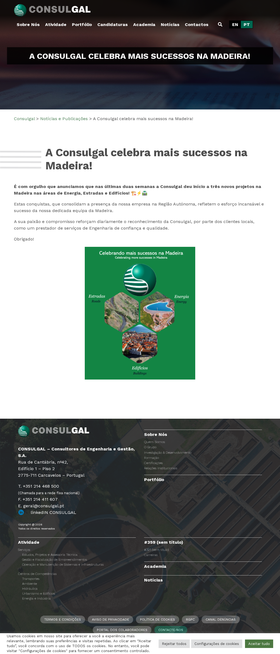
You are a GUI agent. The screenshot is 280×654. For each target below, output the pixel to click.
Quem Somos (154, 442)
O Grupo (150, 447)
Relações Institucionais (160, 468)
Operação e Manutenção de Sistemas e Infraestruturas (63, 564)
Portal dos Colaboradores (122, 630)
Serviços (24, 550)
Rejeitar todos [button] (174, 644)
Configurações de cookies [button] (216, 644)
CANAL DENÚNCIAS (221, 619)
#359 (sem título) (163, 542)
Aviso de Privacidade (110, 619)
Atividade (55, 24)
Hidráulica (29, 589)
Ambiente (29, 584)
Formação (151, 458)
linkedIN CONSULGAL (53, 512)
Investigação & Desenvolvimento (167, 453)
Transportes (30, 579)
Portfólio (82, 24)
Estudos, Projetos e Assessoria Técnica (49, 555)
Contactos (196, 24)
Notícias (170, 24)
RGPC (190, 619)
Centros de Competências (37, 574)
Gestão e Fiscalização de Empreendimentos (54, 560)
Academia (144, 24)
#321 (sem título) (156, 550)
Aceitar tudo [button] (259, 644)
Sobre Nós (28, 24)
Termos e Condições (62, 619)
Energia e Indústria (36, 598)
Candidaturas (112, 24)
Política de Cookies (157, 619)
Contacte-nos (170, 630)
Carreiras (151, 555)
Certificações (153, 463)
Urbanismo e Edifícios (38, 593)
